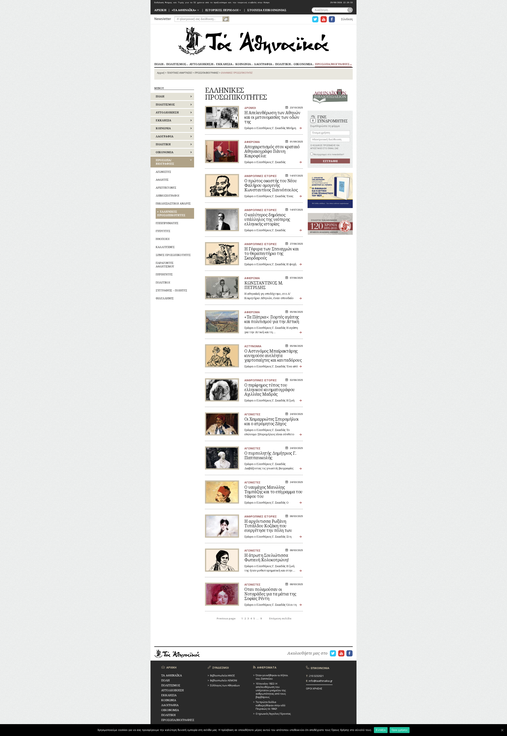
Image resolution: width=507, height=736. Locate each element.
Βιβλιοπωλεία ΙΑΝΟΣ (222, 675)
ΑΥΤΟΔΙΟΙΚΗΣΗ (201, 64)
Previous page (226, 618)
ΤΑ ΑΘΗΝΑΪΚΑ (253, 41)
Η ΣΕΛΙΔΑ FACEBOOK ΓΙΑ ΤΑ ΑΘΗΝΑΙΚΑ (332, 19)
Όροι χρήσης (400, 729)
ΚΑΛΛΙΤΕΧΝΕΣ (165, 247)
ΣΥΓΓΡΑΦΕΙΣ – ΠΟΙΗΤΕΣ (171, 290)
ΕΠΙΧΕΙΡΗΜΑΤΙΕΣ (167, 223)
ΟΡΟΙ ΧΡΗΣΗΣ (314, 688)
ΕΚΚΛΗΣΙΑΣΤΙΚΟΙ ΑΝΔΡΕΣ (173, 203)
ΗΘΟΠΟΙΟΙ (163, 239)
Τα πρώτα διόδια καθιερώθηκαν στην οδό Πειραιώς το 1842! (270, 705)
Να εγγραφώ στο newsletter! (328, 154)
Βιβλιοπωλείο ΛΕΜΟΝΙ (223, 680)
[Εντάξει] (502, 730)
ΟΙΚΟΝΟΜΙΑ (303, 64)
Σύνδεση (347, 19)
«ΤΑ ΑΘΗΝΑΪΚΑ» (184, 10)
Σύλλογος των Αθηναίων (225, 685)
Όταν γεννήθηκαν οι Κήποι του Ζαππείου (272, 676)
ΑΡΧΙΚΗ (160, 10)
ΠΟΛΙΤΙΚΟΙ (163, 282)
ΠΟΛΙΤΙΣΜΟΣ (176, 64)
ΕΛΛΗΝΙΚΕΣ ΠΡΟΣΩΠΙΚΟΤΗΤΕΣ (171, 213)
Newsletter (162, 18)
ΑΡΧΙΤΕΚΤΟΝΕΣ (166, 187)
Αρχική (160, 72)
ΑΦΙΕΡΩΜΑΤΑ (266, 667)
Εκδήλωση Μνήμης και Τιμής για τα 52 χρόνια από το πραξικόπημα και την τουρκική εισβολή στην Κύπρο (212, 3)
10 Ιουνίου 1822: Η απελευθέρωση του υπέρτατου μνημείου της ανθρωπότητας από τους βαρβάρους (271, 690)
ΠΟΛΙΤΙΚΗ (283, 64)
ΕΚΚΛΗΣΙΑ (224, 64)
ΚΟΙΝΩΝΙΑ (243, 64)
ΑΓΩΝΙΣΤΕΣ (163, 172)
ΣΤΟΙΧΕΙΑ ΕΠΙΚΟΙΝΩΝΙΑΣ (266, 10)
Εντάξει (381, 729)
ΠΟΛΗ (158, 64)
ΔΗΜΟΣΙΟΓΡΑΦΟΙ (167, 195)
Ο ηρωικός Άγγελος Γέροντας (273, 713)
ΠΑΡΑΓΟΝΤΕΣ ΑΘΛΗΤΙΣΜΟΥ (165, 264)
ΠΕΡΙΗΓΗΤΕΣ (164, 274)
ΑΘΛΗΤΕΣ (162, 180)
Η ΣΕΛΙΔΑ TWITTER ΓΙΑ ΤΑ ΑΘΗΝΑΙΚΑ (315, 19)
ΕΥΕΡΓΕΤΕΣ (163, 231)
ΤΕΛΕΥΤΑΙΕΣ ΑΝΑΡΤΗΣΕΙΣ (179, 72)
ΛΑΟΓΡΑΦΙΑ (263, 64)
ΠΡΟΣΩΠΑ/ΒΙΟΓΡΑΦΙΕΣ (332, 64)
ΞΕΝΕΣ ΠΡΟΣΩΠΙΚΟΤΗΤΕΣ (173, 255)
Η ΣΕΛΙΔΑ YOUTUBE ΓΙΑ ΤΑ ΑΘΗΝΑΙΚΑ (323, 19)
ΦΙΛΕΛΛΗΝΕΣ (165, 298)
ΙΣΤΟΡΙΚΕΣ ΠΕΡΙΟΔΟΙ (221, 10)
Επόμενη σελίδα (280, 618)
